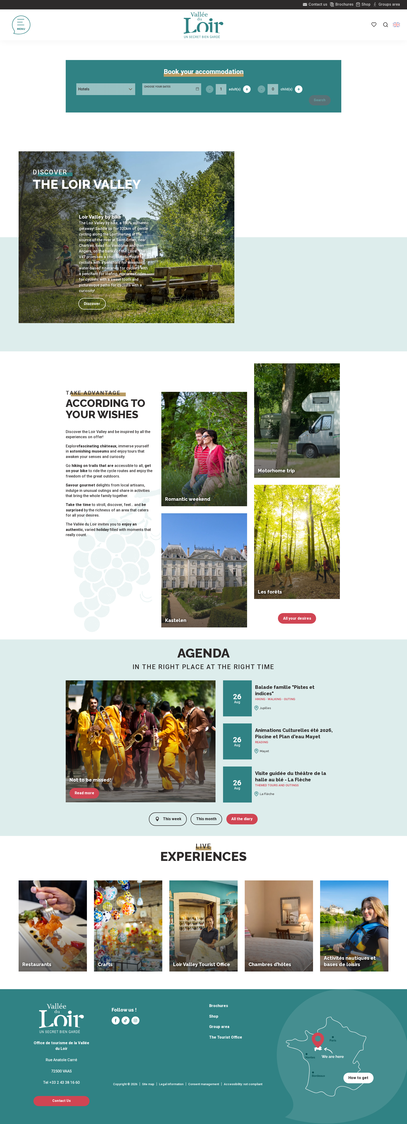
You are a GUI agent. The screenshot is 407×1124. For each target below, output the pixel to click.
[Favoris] (374, 24)
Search (320, 100)
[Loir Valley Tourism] (203, 25)
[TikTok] (126, 1020)
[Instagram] (135, 1020)
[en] (396, 24)
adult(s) (235, 89)
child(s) (287, 89)
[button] (385, 24)
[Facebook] (116, 1020)
